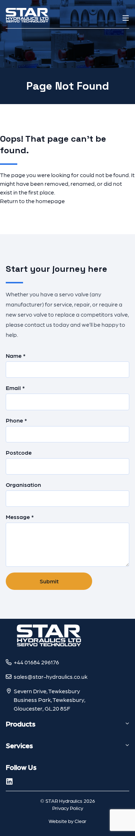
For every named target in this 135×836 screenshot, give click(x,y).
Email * (15, 387)
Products (20, 723)
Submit (49, 581)
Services (19, 745)
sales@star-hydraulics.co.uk (50, 676)
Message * (20, 516)
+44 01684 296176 (36, 662)
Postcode (19, 452)
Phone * (16, 420)
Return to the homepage (32, 200)
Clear (80, 821)
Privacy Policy (67, 808)
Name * (16, 355)
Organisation (23, 484)
